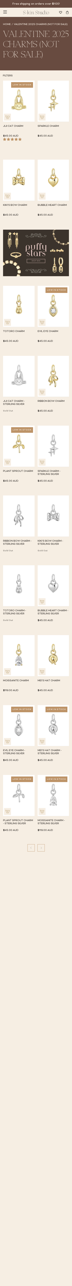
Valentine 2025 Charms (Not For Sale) (41, 24)
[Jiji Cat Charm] (19, 101)
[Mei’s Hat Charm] (53, 655)
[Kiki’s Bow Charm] (19, 180)
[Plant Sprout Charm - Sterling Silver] (19, 795)
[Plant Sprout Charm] (19, 446)
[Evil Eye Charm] (53, 306)
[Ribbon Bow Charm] (53, 376)
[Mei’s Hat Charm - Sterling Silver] (53, 725)
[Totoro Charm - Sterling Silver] (19, 585)
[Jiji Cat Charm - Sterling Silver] (19, 376)
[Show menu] (5, 12)
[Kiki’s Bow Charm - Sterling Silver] (53, 515)
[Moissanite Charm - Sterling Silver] (53, 795)
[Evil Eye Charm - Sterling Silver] (19, 725)
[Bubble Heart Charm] (53, 180)
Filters (8, 75)
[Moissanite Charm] (19, 655)
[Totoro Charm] (19, 306)
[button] (13, 140)
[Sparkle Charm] (53, 101)
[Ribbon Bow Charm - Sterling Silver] (19, 515)
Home (7, 24)
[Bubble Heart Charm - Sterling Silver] (53, 585)
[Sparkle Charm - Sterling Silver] (53, 446)
